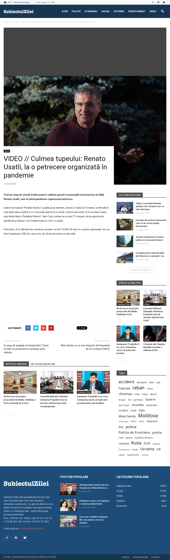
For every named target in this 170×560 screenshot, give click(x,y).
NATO (133, 421)
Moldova (148, 415)
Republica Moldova (144, 437)
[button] (162, 11)
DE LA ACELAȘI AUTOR (43, 364)
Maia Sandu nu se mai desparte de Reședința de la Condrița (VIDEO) (85, 347)
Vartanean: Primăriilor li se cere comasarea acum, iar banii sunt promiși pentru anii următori (92, 399)
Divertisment (136, 11)
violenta (144, 455)
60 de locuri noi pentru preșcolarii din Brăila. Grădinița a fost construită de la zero (20, 399)
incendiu (138, 405)
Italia (142, 410)
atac (151, 382)
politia (131, 426)
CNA (137, 394)
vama (122, 454)
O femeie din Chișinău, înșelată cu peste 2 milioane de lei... (154, 347)
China (150, 388)
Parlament (152, 421)
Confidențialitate (140, 557)
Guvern (150, 399)
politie (157, 432)
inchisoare (151, 405)
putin (129, 437)
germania (138, 399)
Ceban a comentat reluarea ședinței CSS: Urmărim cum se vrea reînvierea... (150, 206)
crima (145, 394)
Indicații (125, 557)
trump (135, 449)
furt (129, 399)
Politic (76, 11)
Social (105, 11)
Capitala (124, 388)
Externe (119, 11)
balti (158, 382)
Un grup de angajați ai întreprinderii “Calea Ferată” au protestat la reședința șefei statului (26, 349)
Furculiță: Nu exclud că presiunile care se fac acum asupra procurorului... (151, 223)
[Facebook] (152, 2)
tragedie (156, 443)
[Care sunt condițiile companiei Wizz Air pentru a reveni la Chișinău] (68, 521)
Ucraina (147, 449)
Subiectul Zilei (11, 392)
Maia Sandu (127, 416)
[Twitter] (163, 2)
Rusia (136, 443)
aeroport (142, 382)
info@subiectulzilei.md (31, 528)
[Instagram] (158, 2)
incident (123, 410)
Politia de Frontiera (134, 432)
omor (141, 421)
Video (152, 11)
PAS (121, 427)
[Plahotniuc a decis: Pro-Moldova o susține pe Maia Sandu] (68, 505)
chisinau (125, 394)
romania (124, 443)
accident (126, 381)
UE (159, 449)
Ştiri (65, 11)
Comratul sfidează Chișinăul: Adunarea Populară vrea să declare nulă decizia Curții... (153, 314)
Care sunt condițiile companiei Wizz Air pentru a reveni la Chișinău (93, 520)
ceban (138, 387)
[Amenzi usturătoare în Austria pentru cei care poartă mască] (125, 241)
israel (133, 410)
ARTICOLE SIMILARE (16, 364)
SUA (147, 443)
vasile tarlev (133, 454)
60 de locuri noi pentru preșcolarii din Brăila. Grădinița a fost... (128, 311)
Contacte (155, 557)
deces (153, 394)
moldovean (123, 421)
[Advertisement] (85, 51)
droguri (122, 399)
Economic (91, 11)
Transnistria (124, 449)
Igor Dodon (124, 405)
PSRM (121, 437)
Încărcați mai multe (140, 270)
